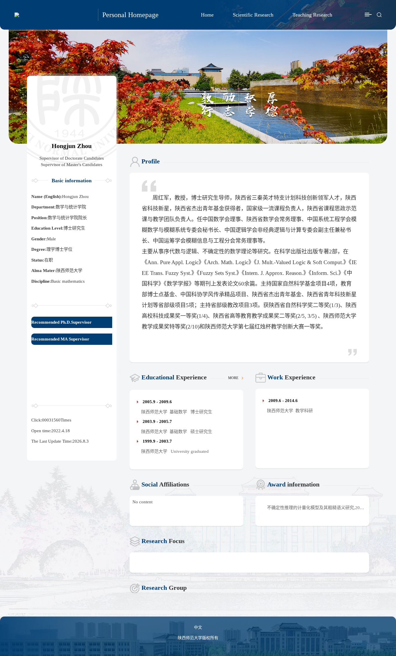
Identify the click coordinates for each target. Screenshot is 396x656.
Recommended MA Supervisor (60, 339)
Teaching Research (312, 15)
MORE (233, 378)
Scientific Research (253, 15)
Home (207, 15)
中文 (198, 627)
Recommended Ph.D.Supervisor (61, 322)
